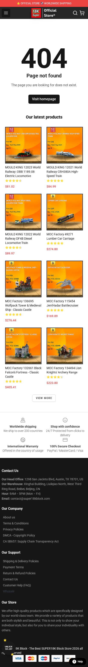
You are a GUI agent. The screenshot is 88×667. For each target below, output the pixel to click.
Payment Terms (13, 567)
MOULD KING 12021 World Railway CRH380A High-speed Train (64, 172)
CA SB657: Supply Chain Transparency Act (31, 541)
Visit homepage (44, 99)
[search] (75, 12)
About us (9, 517)
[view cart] (82, 12)
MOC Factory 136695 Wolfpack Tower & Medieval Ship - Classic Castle (23, 305)
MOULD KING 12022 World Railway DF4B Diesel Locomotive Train (23, 239)
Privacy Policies (13, 529)
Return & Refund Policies (19, 573)
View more (44, 398)
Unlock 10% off (8, 648)
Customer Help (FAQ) (17, 585)
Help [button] (80, 661)
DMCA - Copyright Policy (19, 535)
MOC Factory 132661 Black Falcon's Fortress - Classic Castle (23, 372)
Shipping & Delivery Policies (21, 561)
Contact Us (10, 579)
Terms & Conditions (16, 523)
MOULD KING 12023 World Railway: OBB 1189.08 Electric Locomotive (23, 172)
